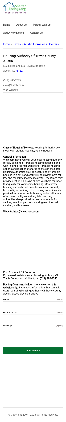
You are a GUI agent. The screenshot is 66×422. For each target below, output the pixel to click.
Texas (17, 44)
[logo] (14, 8)
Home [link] (6, 24)
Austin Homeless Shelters (41, 44)
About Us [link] (21, 24)
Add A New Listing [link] (13, 32)
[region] (33, 121)
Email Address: (33, 312)
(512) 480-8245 (12, 80)
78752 (19, 70)
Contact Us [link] (36, 32)
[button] (33, 350)
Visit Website (10, 89)
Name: (33, 299)
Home (6, 44)
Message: (33, 325)
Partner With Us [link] (41, 24)
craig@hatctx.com (13, 85)
